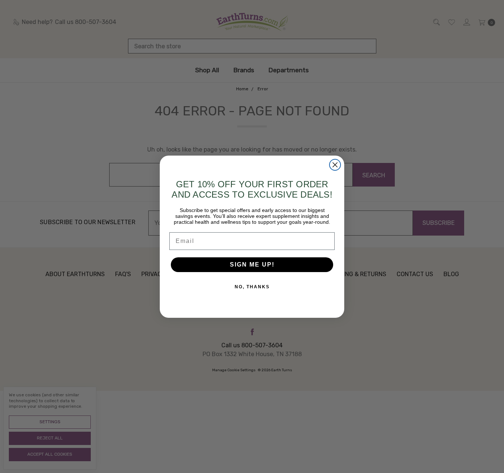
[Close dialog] (335, 164)
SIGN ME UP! (252, 264)
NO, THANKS (252, 286)
